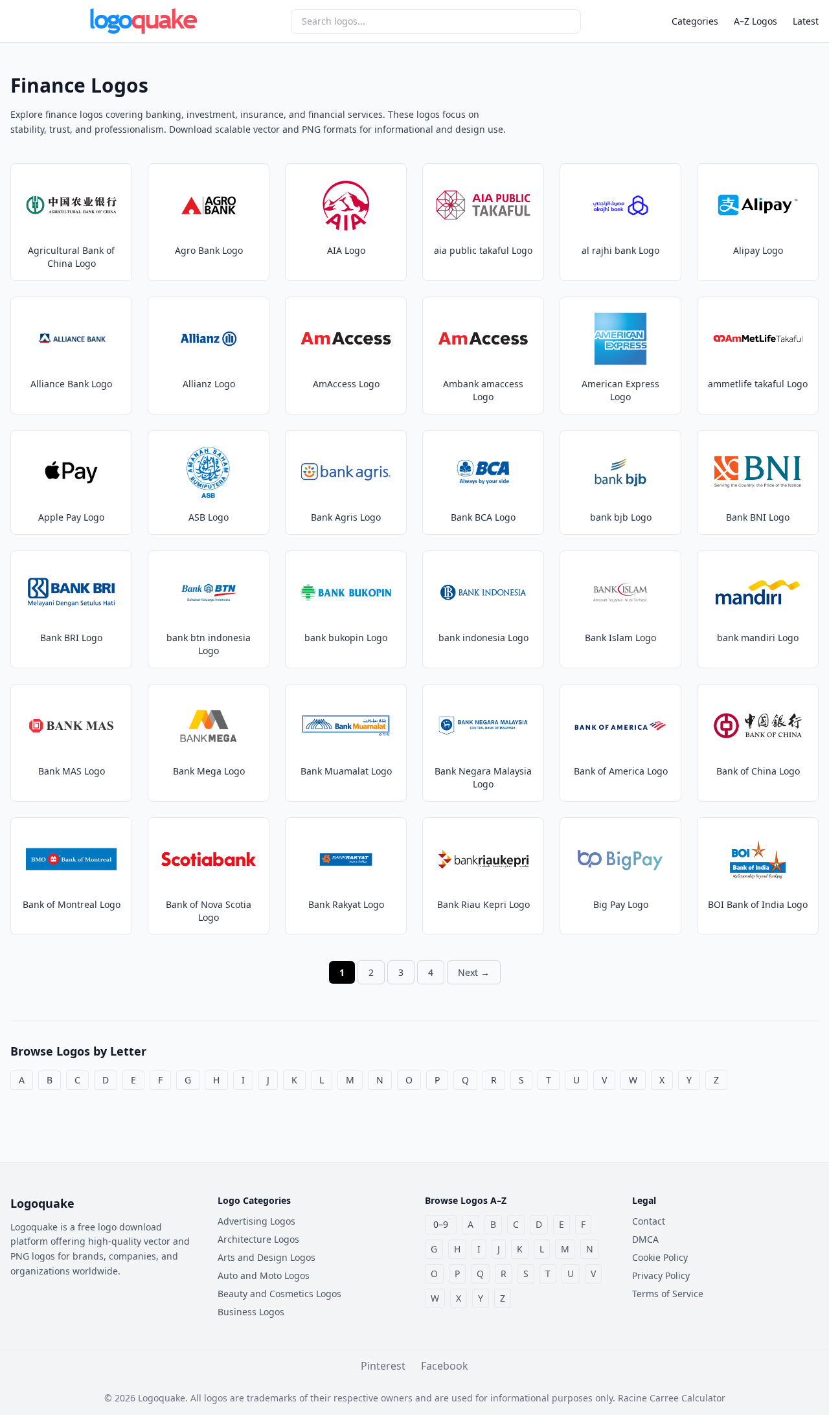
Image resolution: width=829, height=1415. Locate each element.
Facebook (444, 1366)
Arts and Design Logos (266, 1257)
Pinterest (383, 1366)
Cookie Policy (660, 1257)
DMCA (645, 1239)
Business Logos (251, 1312)
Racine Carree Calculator (671, 1398)
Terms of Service (667, 1293)
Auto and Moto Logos (264, 1275)
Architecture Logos (258, 1239)
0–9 (440, 1224)
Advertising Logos (256, 1221)
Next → (474, 972)
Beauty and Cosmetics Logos (279, 1293)
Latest (806, 21)
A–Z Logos (755, 21)
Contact (648, 1221)
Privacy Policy (661, 1275)
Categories (695, 21)
